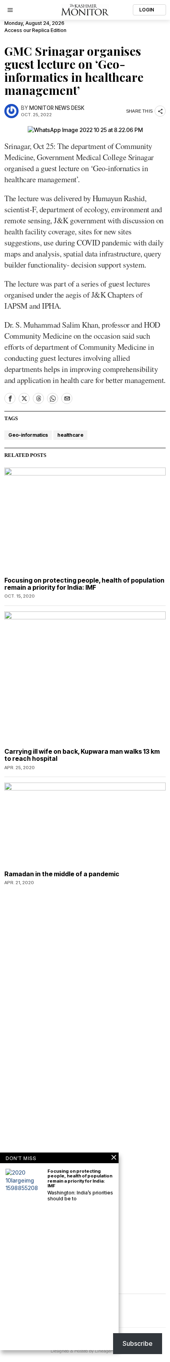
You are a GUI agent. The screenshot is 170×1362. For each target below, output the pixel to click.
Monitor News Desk (56, 108)
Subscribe (138, 1343)
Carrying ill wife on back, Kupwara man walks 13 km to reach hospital (82, 755)
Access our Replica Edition (35, 30)
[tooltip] (9, 398)
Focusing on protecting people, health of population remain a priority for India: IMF (84, 584)
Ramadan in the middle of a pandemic (61, 874)
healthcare (70, 435)
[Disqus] (85, 992)
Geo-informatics (28, 435)
